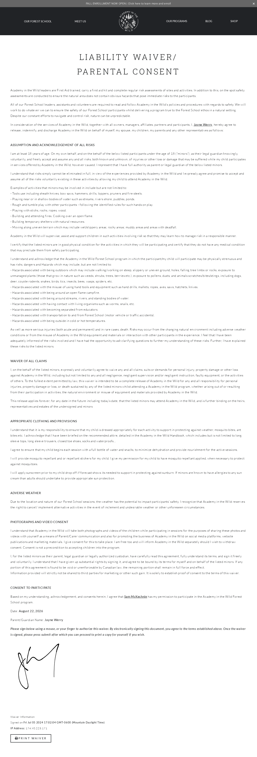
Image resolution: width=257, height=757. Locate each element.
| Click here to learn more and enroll (128, 3)
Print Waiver (32, 738)
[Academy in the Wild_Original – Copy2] (128, 12)
